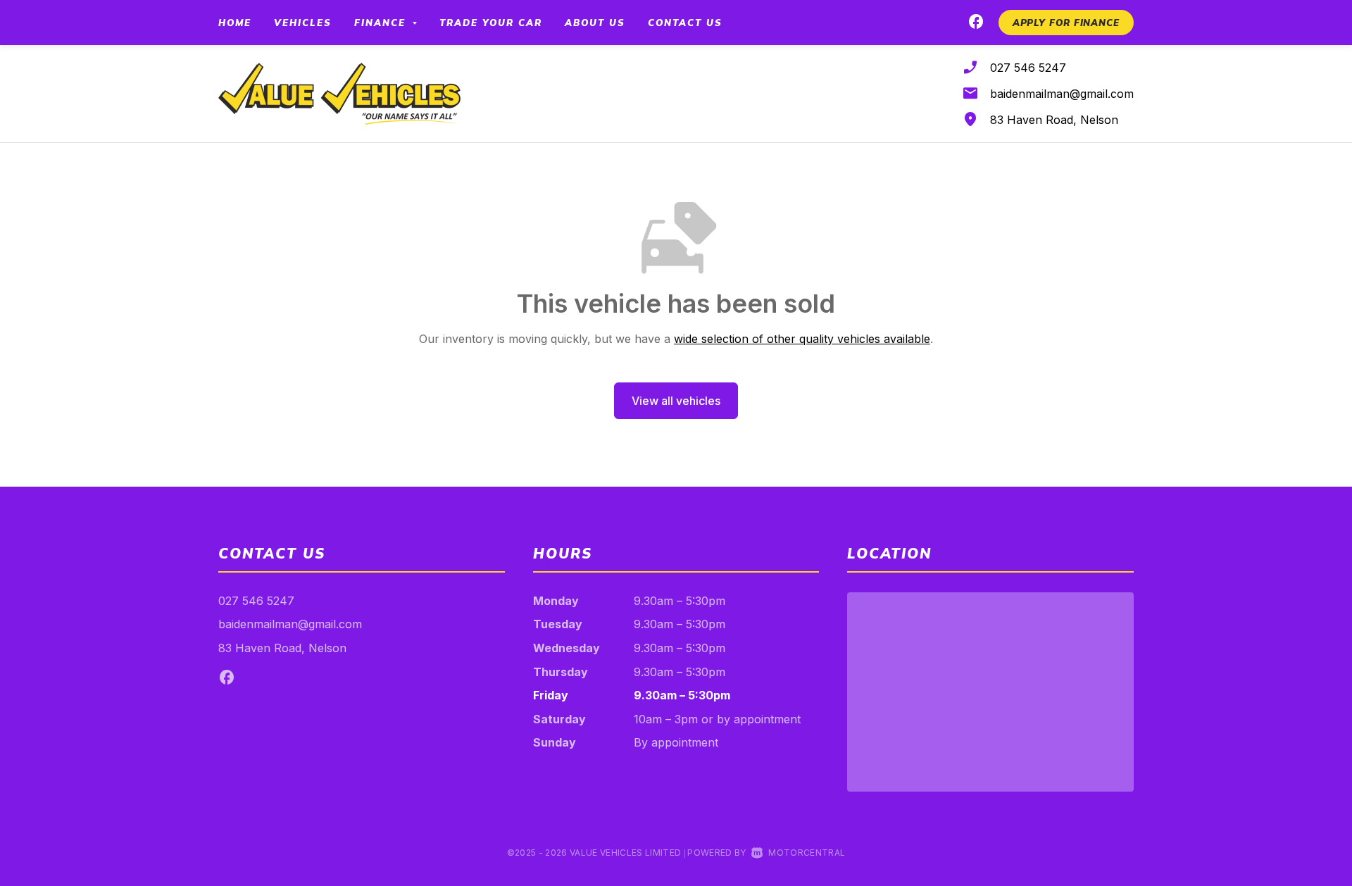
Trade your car (490, 22)
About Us (595, 22)
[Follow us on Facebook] (976, 24)
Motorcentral (806, 852)
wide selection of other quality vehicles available (802, 339)
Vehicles (303, 22)
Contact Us (685, 22)
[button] (1066, 22)
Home (234, 22)
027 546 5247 (1028, 68)
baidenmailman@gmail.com (1062, 94)
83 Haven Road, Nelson (1054, 120)
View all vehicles (676, 401)
